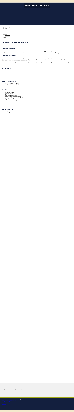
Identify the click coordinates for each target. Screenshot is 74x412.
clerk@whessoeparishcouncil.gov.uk (9, 400)
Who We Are (5, 28)
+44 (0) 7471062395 (6, 401)
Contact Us (5, 37)
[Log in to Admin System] (16, 0)
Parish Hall (5, 34)
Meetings (4, 29)
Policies (6, 31)
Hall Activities (7, 36)
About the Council (6, 27)
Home (4, 26)
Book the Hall (7, 35)
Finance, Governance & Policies (9, 30)
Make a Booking (5, 122)
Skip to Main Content (4, 0)
